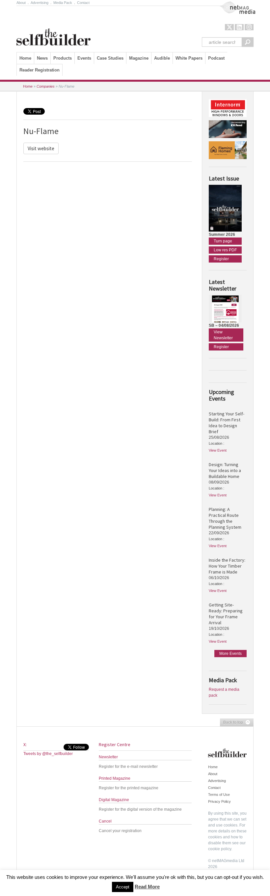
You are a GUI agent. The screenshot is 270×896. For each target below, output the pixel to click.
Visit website (41, 148)
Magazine (138, 58)
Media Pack (62, 3)
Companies (46, 86)
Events (84, 58)
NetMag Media (232, 4)
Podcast (216, 58)
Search (248, 42)
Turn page (223, 241)
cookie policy (219, 849)
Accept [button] (122, 886)
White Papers (189, 58)
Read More (147, 886)
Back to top (231, 722)
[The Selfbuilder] (53, 27)
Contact (83, 3)
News (42, 58)
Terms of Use (219, 795)
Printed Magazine (114, 778)
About (21, 3)
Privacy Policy (219, 801)
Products (62, 58)
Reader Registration (39, 70)
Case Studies (110, 58)
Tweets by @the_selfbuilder (48, 753)
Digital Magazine (114, 800)
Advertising (39, 3)
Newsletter (108, 757)
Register (221, 259)
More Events (230, 653)
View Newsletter (223, 335)
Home (25, 58)
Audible (162, 58)
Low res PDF (225, 250)
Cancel (105, 821)
